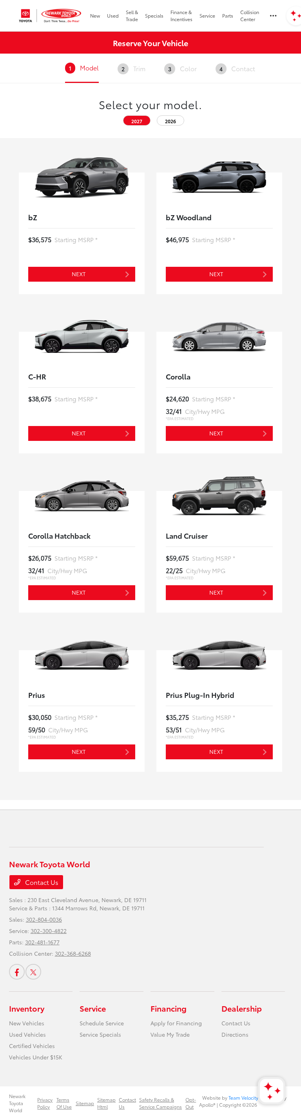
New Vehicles (26, 1023)
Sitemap (85, 1103)
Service (93, 1008)
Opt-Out (190, 1103)
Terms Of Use (64, 1103)
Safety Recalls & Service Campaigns (160, 1103)
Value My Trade (170, 1034)
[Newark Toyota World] (50, 15)
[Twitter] (33, 972)
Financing (168, 1008)
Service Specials (100, 1034)
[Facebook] (17, 972)
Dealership (241, 1008)
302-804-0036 (44, 919)
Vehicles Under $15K (35, 1057)
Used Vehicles (27, 1034)
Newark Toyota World (17, 1103)
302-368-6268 (73, 953)
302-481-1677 (42, 942)
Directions (234, 1034)
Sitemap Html (106, 1103)
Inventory (26, 1008)
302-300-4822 (49, 931)
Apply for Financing (176, 1023)
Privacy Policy (45, 1103)
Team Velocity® (244, 1097)
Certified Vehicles (32, 1046)
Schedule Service (102, 1023)
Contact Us (41, 881)
